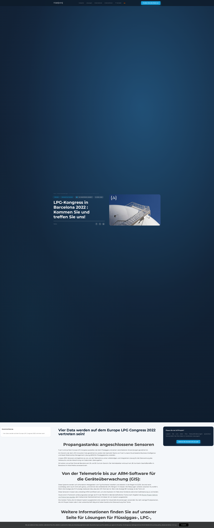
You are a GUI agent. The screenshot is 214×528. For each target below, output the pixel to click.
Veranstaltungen (67, 197)
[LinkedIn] (103, 224)
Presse (56, 197)
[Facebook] (96, 224)
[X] (100, 224)
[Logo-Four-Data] (58, 3)
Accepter (183, 524)
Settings (174, 525)
